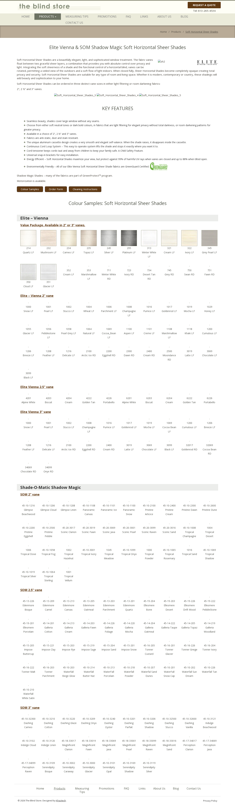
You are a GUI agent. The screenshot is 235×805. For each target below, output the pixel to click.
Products (47, 16)
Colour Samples (30, 189)
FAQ (128, 16)
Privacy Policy (210, 800)
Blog (184, 16)
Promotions (107, 16)
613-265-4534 (207, 10)
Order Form (56, 189)
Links (144, 16)
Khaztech (61, 800)
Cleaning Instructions (85, 189)
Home (26, 16)
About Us (164, 16)
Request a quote (204, 5)
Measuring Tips (77, 16)
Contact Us (74, 23)
